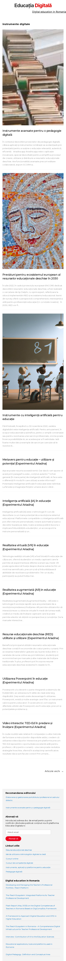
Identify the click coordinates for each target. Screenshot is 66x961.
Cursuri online (12, 858)
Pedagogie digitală (14, 871)
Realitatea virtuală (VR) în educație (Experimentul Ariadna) (25, 547)
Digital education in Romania (49, 11)
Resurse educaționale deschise (19, 850)
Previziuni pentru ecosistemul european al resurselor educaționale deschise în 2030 (31, 276)
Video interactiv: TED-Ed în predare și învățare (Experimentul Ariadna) (27, 725)
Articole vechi (54, 771)
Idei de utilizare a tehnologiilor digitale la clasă (26, 854)
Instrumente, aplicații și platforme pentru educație (28, 867)
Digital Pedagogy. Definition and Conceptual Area (28, 954)
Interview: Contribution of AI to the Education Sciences (30, 937)
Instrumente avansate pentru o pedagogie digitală (31, 132)
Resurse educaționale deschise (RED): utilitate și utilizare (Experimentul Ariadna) (30, 636)
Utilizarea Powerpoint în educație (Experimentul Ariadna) (25, 680)
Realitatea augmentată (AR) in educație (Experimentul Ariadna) (29, 591)
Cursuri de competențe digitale (19, 863)
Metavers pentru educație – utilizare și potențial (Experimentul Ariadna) (28, 461)
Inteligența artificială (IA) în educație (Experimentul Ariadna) (26, 502)
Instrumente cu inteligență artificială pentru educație (32, 417)
